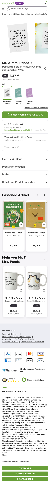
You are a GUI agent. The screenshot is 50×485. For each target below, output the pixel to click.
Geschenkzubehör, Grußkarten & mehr (18, 339)
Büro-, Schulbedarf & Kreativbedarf (16, 336)
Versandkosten (40, 130)
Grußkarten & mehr (10, 341)
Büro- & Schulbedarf (10, 334)
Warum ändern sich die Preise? (36, 108)
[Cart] (21, 224)
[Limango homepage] (8, 3)
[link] (18, 95)
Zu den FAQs (41, 140)
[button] (11, 80)
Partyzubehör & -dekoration (32, 341)
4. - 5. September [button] (11, 124)
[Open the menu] (3, 8)
